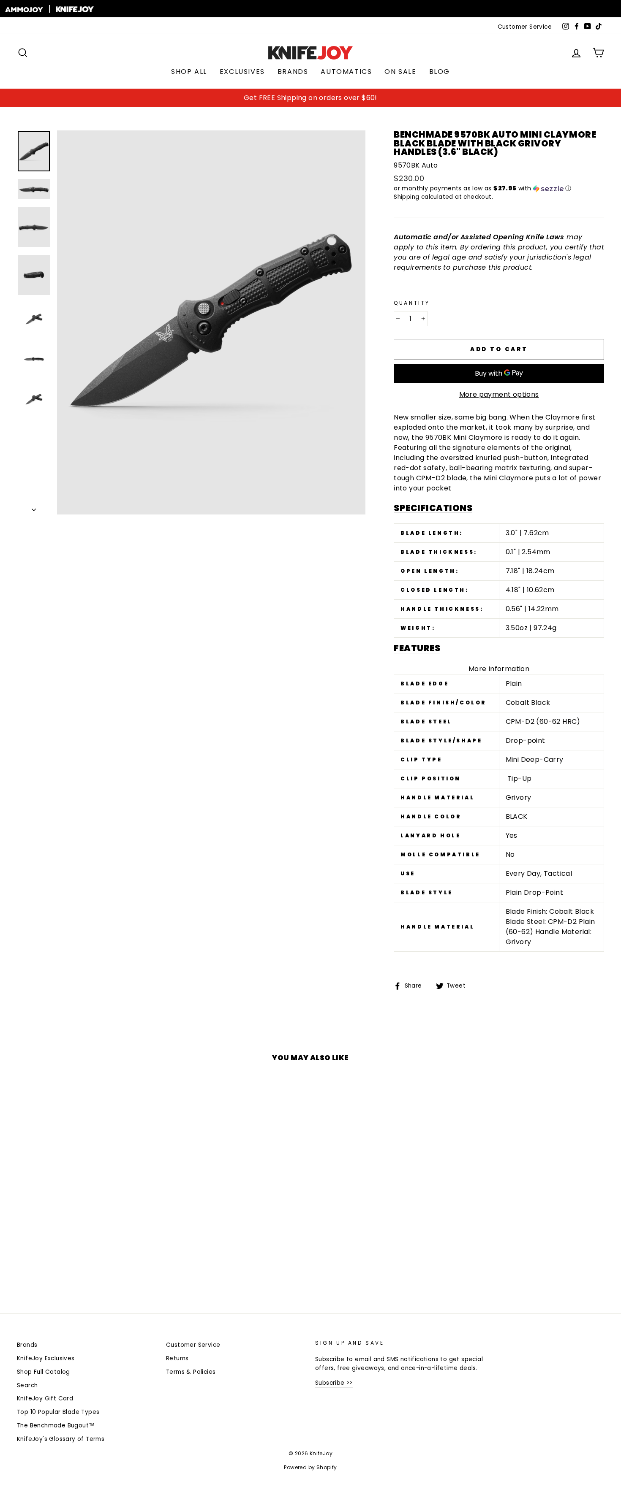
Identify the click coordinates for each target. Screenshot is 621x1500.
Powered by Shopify (310, 1467)
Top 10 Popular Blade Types (58, 1412)
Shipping (406, 197)
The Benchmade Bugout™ (56, 1425)
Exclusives (242, 71)
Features (417, 648)
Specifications (433, 508)
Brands (293, 71)
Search (27, 1385)
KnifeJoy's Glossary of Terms (60, 1439)
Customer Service (525, 27)
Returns (177, 1358)
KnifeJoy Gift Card (45, 1398)
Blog (439, 71)
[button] (499, 188)
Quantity (412, 302)
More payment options (499, 394)
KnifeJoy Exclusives (46, 1358)
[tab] (499, 508)
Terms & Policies (190, 1372)
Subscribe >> (334, 1383)
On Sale (400, 71)
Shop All (189, 71)
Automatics (346, 71)
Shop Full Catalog (43, 1372)
